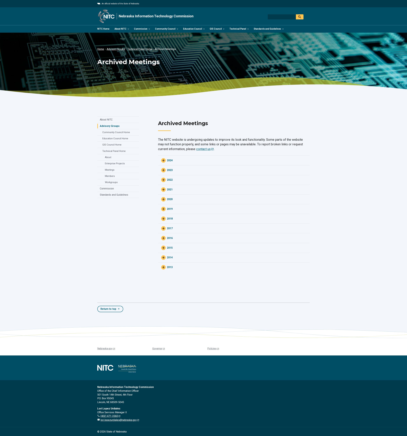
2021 (170, 189)
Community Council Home (116, 132)
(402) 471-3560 (109, 416)
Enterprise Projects (115, 163)
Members (110, 176)
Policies (212, 348)
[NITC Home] (106, 16)
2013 (170, 267)
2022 (170, 179)
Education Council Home (115, 138)
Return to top (108, 308)
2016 (170, 238)
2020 (170, 199)
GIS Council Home (111, 144)
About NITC (106, 119)
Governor (157, 348)
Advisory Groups (110, 126)
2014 (170, 257)
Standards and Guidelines (114, 194)
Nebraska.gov (105, 348)
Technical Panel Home (114, 151)
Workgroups (111, 182)
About (108, 157)
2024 (170, 160)
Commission (107, 188)
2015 (170, 247)
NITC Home (103, 29)
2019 (170, 208)
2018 (170, 218)
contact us (203, 149)
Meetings (109, 169)
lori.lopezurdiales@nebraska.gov (118, 420)
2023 (170, 170)
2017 (170, 228)
